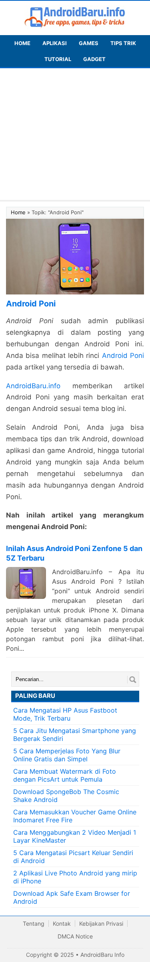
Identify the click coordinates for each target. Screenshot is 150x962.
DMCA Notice (75, 936)
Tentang (33, 923)
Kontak (62, 923)
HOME (22, 43)
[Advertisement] (75, 136)
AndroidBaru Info (102, 954)
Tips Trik (123, 43)
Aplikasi (54, 43)
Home (18, 212)
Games (88, 43)
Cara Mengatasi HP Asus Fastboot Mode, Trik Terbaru (65, 714)
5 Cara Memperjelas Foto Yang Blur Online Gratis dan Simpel (66, 755)
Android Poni (123, 356)
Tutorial (57, 59)
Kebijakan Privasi (101, 923)
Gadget (94, 59)
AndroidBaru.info (33, 386)
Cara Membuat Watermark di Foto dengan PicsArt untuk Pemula (64, 775)
